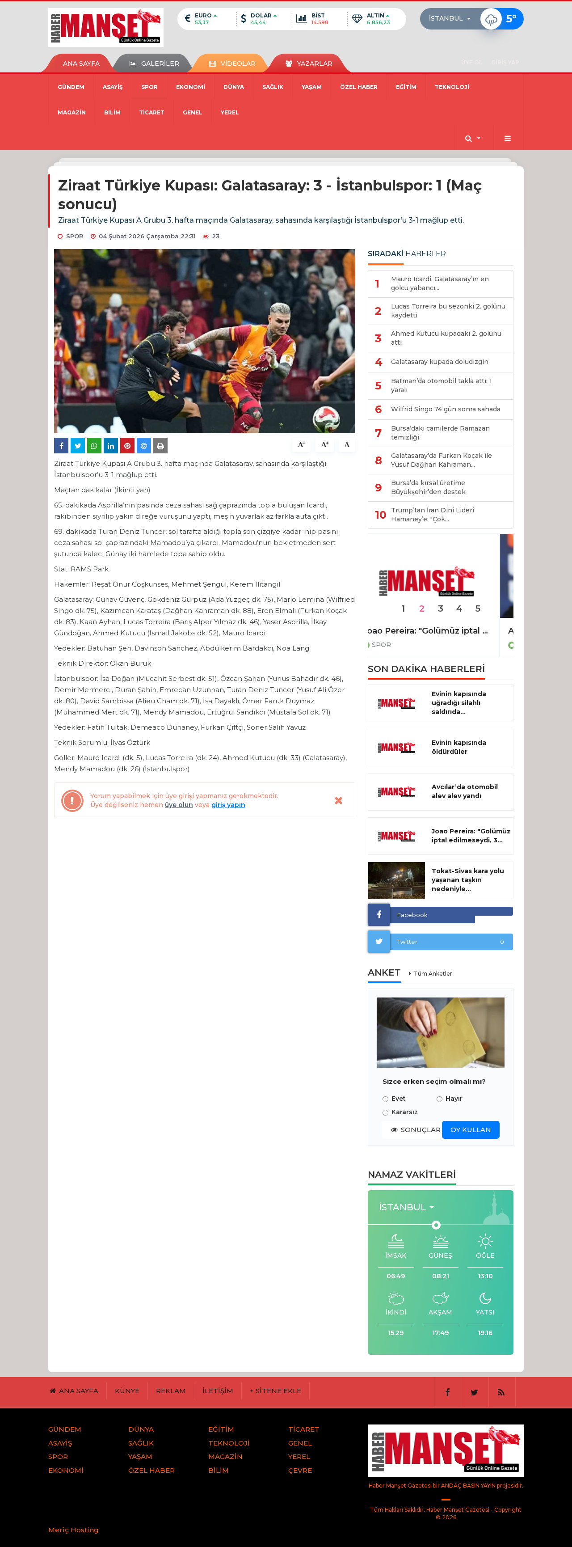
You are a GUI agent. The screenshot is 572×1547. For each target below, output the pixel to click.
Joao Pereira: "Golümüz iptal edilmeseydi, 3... (471, 835)
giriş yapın (228, 805)
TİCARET (151, 112)
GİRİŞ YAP (505, 62)
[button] (452, 18)
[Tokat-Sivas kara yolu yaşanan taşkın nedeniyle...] (396, 880)
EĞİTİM (406, 87)
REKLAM (171, 1390)
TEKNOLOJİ (452, 87)
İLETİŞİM (217, 1390)
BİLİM (112, 112)
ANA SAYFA (81, 63)
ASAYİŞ (113, 87)
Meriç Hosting (73, 1530)
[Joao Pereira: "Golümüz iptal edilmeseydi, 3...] (396, 836)
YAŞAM (312, 87)
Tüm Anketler (433, 973)
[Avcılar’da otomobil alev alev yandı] (396, 792)
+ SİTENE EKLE (275, 1390)
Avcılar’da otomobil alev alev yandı (465, 791)
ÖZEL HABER (359, 87)
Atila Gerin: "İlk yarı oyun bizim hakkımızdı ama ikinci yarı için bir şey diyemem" (440, 631)
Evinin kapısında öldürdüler (459, 747)
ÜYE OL (471, 62)
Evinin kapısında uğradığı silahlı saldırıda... (459, 703)
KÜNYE (127, 1390)
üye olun (179, 805)
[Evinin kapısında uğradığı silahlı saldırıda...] (396, 703)
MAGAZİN (72, 112)
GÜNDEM (71, 87)
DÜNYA (233, 87)
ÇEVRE (300, 1470)
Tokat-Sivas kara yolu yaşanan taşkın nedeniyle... (468, 880)
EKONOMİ (190, 87)
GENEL (192, 112)
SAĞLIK (272, 87)
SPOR (149, 87)
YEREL (230, 112)
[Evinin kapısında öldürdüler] (396, 747)
